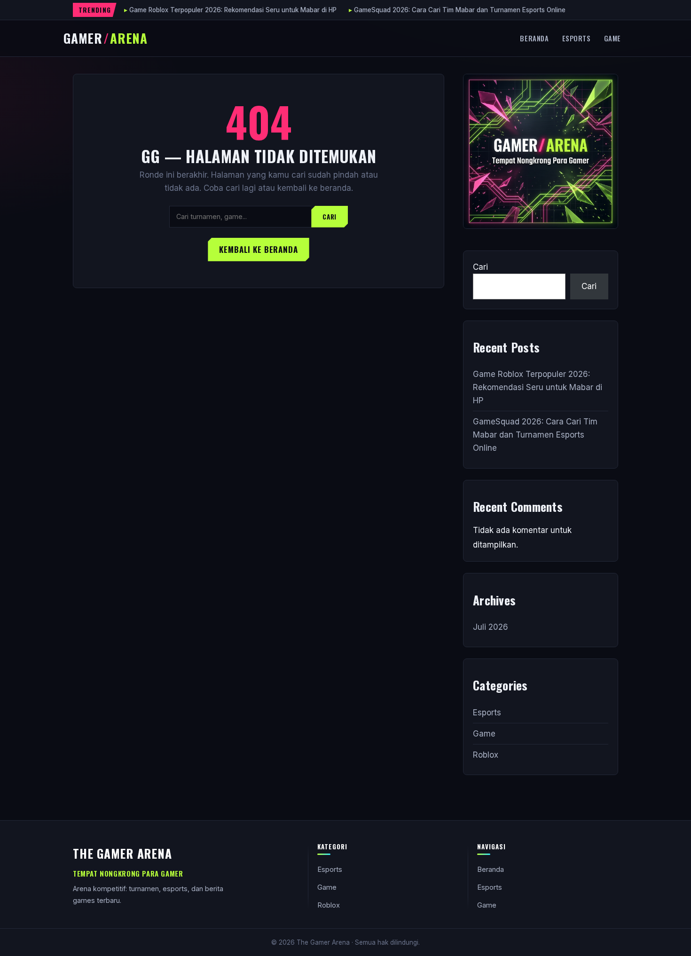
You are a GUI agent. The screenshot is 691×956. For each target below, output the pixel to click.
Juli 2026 (490, 627)
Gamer (105, 38)
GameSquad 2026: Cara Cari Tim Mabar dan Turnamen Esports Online (459, 10)
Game (612, 38)
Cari (329, 216)
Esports (576, 38)
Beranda (534, 38)
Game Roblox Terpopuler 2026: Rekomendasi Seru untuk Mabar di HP (233, 10)
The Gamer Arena (122, 853)
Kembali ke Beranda (258, 249)
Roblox (485, 755)
